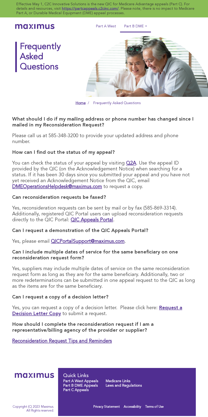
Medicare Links (118, 381)
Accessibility (132, 406)
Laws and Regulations (124, 385)
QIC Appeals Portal (92, 220)
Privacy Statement (106, 406)
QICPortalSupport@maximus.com (88, 241)
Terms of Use (154, 406)
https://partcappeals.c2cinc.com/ (90, 9)
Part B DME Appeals (80, 385)
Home (81, 103)
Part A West (106, 26)
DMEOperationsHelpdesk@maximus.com (57, 186)
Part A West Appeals (80, 381)
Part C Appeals (76, 390)
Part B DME (134, 26)
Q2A (131, 163)
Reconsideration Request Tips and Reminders (62, 341)
